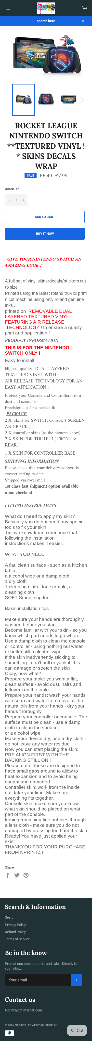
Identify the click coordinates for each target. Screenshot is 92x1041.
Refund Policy (15, 932)
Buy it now (45, 233)
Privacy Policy (15, 925)
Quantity (12, 189)
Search (10, 917)
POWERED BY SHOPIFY (42, 1025)
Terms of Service (17, 939)
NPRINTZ (20, 1025)
